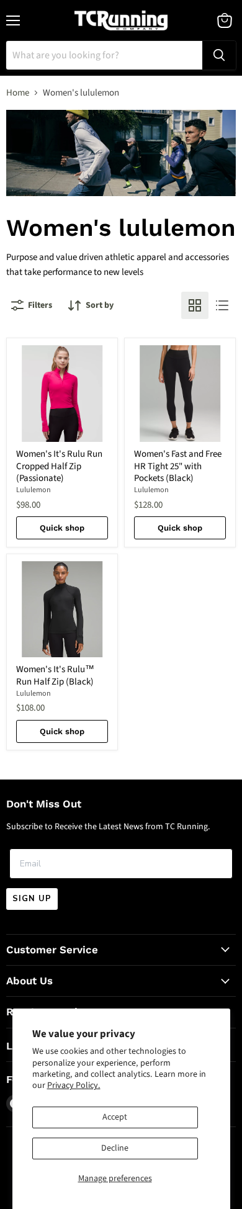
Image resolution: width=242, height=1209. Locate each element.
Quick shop (62, 528)
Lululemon (33, 490)
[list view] (222, 305)
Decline (114, 1148)
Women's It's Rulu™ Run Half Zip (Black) (55, 675)
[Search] (219, 55)
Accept (114, 1117)
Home (17, 93)
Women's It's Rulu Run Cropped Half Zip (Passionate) (59, 466)
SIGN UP (32, 898)
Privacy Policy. (74, 1085)
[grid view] (194, 305)
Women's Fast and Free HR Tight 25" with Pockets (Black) (178, 466)
